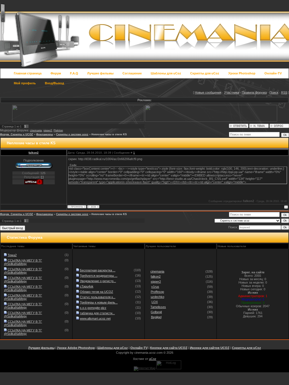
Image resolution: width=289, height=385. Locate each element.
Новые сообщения (208, 92)
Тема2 (12, 255)
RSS (284, 92)
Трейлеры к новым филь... (99, 302)
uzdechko (157, 296)
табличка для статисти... (97, 313)
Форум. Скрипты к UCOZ (16, 134)
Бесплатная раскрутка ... (97, 270)
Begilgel (156, 317)
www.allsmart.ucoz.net (95, 318)
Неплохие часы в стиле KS (109, 134)
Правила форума (254, 92)
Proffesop (157, 291)
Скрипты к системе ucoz (72, 134)
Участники (231, 92)
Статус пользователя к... (97, 297)
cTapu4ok (86, 286)
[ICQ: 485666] (93, 206)
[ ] (42, 177)
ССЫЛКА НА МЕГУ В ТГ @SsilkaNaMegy (23, 262)
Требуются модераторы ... (98, 275)
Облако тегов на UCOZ (96, 291)
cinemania (36, 130)
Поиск (274, 92)
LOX (155, 302)
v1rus (155, 286)
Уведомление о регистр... (98, 281)
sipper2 (47, 130)
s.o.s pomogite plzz (93, 307)
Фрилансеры (44, 134)
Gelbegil (156, 312)
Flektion (58, 130)
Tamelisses (158, 307)
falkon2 (34, 152)
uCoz (152, 358)
